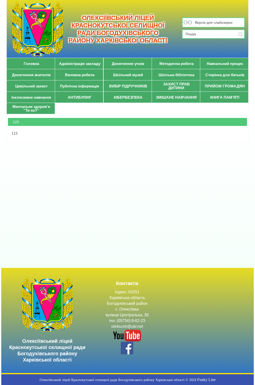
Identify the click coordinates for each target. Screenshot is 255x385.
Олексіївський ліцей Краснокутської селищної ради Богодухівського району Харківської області (117, 29)
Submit (240, 34)
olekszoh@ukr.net (127, 326)
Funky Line (206, 380)
